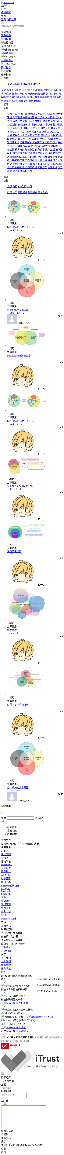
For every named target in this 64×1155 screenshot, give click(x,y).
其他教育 (47, 142)
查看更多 (6, 35)
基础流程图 (12, 90)
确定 (41, 818)
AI (2, 5)
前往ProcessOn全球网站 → (15, 1031)
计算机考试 (48, 132)
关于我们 (6, 958)
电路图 (31, 93)
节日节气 (27, 171)
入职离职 (12, 157)
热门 (15, 192)
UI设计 (16, 114)
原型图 (57, 93)
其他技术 (50, 117)
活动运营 (15, 128)
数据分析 (25, 124)
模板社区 (6, 12)
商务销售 (40, 149)
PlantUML (6, 894)
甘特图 (22, 90)
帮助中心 (6, 911)
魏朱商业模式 (42, 97)
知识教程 (6, 904)
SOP (60, 157)
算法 (9, 121)
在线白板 (6, 868)
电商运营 (55, 128)
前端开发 (17, 121)
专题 (3, 16)
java (30, 121)
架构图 (49, 93)
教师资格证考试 (15, 132)
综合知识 (52, 160)
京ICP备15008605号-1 (51, 1037)
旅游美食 (17, 171)
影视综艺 (42, 167)
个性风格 (12, 167)
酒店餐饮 (43, 146)
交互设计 (40, 114)
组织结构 (32, 157)
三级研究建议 (14, 551)
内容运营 (48, 124)
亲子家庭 (37, 164)
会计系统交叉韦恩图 (18, 310)
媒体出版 (50, 149)
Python (59, 121)
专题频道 (6, 908)
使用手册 (6, 915)
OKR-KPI (22, 157)
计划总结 (42, 160)
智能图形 (6, 878)
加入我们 (6, 961)
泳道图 (15, 93)
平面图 (23, 93)
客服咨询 (22, 146)
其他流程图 (35, 101)
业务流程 (15, 117)
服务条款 (6, 965)
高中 (60, 142)
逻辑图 (30, 97)
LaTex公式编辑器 (10, 885)
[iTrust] (32, 1071)
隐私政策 (6, 968)
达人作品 (43, 192)
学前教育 (37, 142)
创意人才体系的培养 (18, 704)
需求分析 (40, 117)
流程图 (16, 84)
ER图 (29, 90)
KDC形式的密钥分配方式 (20, 227)
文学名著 (27, 164)
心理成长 (47, 164)
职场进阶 (58, 164)
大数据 (36, 121)
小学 (15, 146)
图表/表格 (40, 93)
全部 (3, 90)
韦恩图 (15, 97)
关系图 (22, 97)
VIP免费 (22, 186)
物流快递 (37, 153)
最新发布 (33, 192)
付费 (29, 186)
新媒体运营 (36, 124)
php (60, 117)
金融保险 (53, 146)
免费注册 (11, 19)
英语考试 (45, 135)
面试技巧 (32, 160)
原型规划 (50, 114)
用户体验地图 (27, 117)
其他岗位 (33, 146)
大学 (9, 146)
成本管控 (12, 160)
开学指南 (6, 67)
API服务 (5, 875)
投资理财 (17, 164)
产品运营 (35, 128)
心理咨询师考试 (32, 132)
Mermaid (5, 891)
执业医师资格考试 (36, 139)
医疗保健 (27, 153)
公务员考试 (29, 135)
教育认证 (6, 947)
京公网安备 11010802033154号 (18, 1041)
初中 (54, 142)
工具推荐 (25, 128)
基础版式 (22, 167)
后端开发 (45, 121)
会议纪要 (52, 157)
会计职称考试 (53, 139)
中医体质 (12, 630)
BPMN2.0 (6, 97)
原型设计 (6, 871)
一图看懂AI (7, 60)
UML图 (37, 90)
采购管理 (42, 157)
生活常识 (52, 167)
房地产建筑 (16, 153)
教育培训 (19, 149)
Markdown (6, 864)
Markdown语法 (8, 918)
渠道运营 (15, 124)
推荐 (3, 9)
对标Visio (6, 951)
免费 (15, 186)
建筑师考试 (13, 142)
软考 (37, 135)
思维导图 (25, 84)
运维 (52, 121)
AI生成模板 (7, 53)
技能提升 (58, 153)
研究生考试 (16, 135)
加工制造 (30, 149)
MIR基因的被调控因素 (19, 355)
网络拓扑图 (47, 90)
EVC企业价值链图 (18, 101)
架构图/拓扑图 (8, 46)
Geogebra (5, 888)
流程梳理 (6, 39)
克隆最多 (22, 192)
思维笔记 (35, 84)
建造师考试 (26, 142)
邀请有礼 (6, 926)
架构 (25, 121)
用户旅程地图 (27, 114)
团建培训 (47, 153)
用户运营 (45, 128)
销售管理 (22, 160)
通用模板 (32, 167)
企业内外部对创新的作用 (20, 486)
